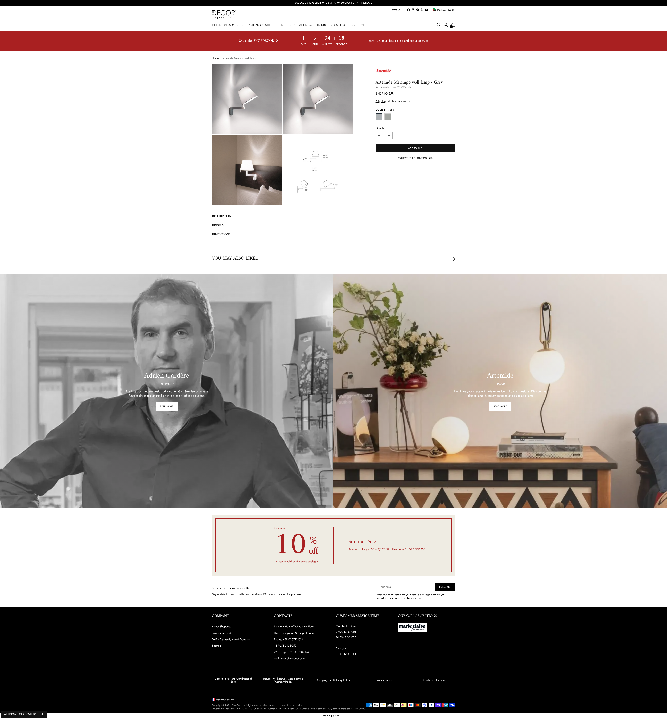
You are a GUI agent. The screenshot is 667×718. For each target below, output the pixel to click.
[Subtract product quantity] (379, 135)
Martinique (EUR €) (225, 699)
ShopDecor (237, 705)
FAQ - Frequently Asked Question (231, 639)
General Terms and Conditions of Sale (233, 680)
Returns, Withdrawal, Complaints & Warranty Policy (283, 680)
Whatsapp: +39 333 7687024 (291, 652)
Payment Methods (222, 633)
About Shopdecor (222, 627)
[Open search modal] (438, 24)
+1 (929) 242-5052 (285, 646)
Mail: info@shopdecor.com (289, 658)
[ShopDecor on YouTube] (426, 9)
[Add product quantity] (389, 135)
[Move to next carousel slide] (452, 259)
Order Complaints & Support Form (294, 633)
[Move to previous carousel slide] (444, 259)
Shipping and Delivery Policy (333, 680)
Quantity (381, 128)
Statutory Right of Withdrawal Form (294, 627)
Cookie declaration (434, 680)
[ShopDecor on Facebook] (408, 9)
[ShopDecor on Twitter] (422, 9)
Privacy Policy (384, 680)
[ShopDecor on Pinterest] (417, 9)
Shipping (381, 101)
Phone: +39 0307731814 (288, 639)
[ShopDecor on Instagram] (413, 9)
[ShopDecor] (224, 14)
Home (215, 58)
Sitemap (216, 646)
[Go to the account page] (445, 24)
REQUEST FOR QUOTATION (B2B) (415, 158)
